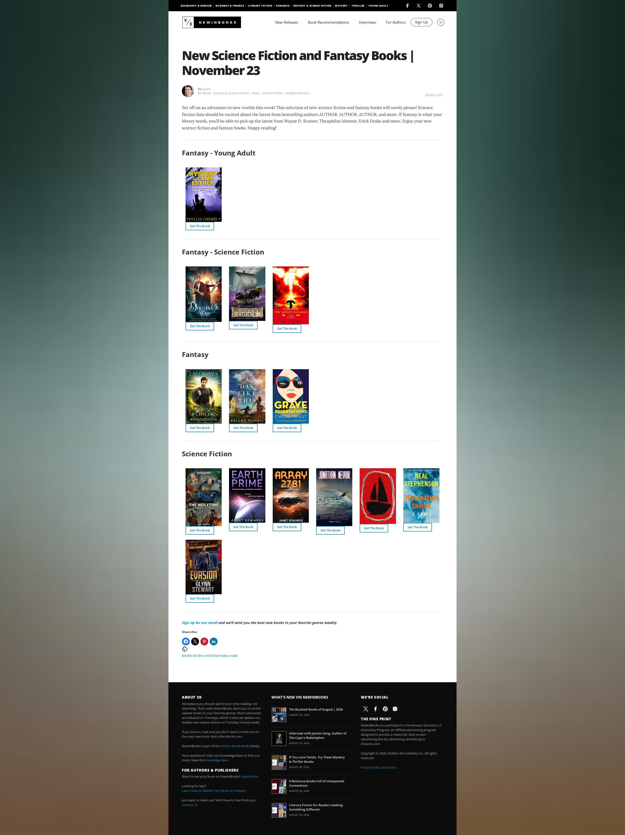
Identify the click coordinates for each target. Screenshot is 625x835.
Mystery (341, 5)
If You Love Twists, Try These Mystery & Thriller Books (317, 759)
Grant (206, 89)
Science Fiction (272, 93)
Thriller (358, 5)
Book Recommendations (328, 22)
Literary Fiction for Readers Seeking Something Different (316, 807)
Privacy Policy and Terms (379, 767)
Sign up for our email (199, 622)
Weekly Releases (297, 93)
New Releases (286, 22)
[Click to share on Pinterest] (204, 641)
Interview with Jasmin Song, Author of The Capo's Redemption (317, 735)
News (256, 93)
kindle (187, 655)
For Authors (396, 22)
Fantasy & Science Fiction (312, 5)
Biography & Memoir (196, 5)
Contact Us (190, 805)
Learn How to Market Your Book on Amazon (214, 790)
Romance (282, 5)
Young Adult (378, 5)
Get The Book (200, 226)
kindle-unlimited (206, 655)
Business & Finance (230, 5)
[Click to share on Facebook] (186, 641)
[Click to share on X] (195, 641)
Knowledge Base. (216, 760)
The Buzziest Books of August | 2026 (316, 709)
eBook (206, 93)
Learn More (249, 776)
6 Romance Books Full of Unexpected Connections (316, 783)
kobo (225, 655)
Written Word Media (235, 746)
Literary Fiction (260, 5)
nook (234, 655)
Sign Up (421, 22)
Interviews (367, 22)
